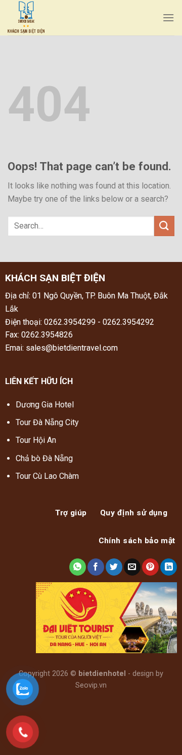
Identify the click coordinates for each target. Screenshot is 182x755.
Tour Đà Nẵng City (47, 422)
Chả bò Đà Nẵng (44, 458)
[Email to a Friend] (132, 567)
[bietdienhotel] (80, 17)
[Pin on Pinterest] (150, 567)
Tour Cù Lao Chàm (47, 476)
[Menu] (168, 17)
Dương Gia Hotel (46, 404)
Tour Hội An (36, 440)
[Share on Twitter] (114, 567)
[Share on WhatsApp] (77, 567)
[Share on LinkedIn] (168, 567)
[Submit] (164, 226)
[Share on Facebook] (95, 567)
